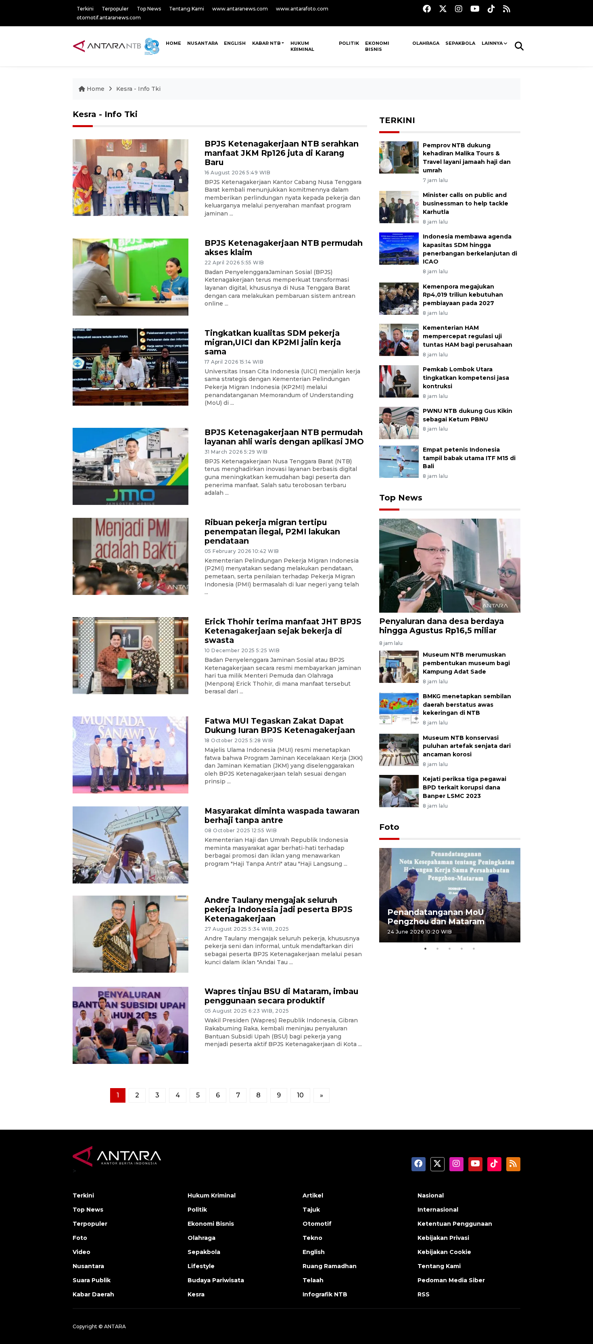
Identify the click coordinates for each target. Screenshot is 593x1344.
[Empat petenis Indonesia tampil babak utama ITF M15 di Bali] (399, 461)
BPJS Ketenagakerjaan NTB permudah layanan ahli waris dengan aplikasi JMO (284, 436)
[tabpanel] (449, 895)
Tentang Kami (186, 9)
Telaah (313, 1280)
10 (300, 1095)
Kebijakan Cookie (444, 1252)
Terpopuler (115, 9)
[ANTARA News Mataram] (118, 46)
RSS (424, 1294)
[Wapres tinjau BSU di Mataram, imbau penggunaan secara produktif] (130, 1025)
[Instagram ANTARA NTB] (458, 9)
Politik (349, 43)
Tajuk (311, 1209)
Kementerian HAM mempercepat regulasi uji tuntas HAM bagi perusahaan (467, 336)
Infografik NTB (325, 1294)
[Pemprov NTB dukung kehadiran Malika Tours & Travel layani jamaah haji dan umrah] (399, 157)
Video (81, 1252)
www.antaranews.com (240, 9)
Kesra (196, 1294)
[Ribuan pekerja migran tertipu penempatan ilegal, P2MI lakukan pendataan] (130, 555)
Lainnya (492, 43)
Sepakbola (460, 43)
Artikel (313, 1195)
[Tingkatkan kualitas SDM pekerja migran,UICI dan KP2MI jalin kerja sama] (130, 366)
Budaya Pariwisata (216, 1280)
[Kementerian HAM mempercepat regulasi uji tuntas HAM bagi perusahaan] (399, 339)
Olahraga (425, 43)
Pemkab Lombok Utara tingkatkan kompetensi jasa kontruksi (466, 378)
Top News (149, 9)
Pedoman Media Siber (451, 1280)
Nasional (431, 1195)
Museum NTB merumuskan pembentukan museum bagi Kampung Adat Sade (466, 663)
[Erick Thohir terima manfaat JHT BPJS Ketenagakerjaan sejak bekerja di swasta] (130, 655)
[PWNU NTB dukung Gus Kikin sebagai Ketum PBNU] (399, 422)
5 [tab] (474, 948)
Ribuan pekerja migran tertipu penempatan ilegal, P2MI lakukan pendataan (272, 531)
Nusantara (88, 1266)
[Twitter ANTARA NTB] (443, 9)
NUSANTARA (202, 43)
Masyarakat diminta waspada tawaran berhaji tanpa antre (282, 815)
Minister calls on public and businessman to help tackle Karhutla (465, 203)
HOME (173, 43)
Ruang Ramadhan (330, 1266)
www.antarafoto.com (302, 9)
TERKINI (397, 120)
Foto (389, 827)
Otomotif (317, 1223)
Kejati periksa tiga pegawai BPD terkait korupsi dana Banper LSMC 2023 (464, 787)
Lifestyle (201, 1266)
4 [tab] (462, 948)
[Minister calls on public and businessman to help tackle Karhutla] (399, 206)
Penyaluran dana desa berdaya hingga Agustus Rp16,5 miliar (441, 625)
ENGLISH (235, 43)
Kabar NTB (266, 43)
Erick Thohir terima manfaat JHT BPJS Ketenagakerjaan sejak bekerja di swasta (283, 631)
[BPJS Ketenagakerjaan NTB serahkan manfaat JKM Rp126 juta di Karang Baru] (130, 177)
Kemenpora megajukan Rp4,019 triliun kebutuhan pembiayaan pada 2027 (463, 295)
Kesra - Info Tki (138, 88)
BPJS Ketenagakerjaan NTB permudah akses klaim (284, 247)
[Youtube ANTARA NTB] (475, 9)
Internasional (438, 1209)
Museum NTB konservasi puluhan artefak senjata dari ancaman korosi (467, 746)
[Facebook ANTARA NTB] (427, 9)
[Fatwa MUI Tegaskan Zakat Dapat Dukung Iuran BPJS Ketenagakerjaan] (130, 754)
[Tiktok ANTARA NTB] (491, 9)
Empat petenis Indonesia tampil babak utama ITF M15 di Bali (469, 458)
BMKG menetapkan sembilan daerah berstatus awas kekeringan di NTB (467, 705)
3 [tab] (450, 948)
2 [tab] (438, 948)
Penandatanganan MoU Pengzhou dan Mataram (435, 916)
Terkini (85, 9)
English (314, 1252)
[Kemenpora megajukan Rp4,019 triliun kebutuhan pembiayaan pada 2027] (399, 298)
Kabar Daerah (93, 1294)
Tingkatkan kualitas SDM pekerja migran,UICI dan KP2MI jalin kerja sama (273, 342)
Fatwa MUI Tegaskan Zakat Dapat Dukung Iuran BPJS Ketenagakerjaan (280, 725)
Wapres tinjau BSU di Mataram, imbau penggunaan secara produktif (281, 995)
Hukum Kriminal (302, 46)
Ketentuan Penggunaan (455, 1223)
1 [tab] (426, 948)
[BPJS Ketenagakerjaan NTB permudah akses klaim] (130, 276)
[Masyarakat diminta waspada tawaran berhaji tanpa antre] (130, 844)
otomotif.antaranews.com (109, 18)
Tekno (312, 1237)
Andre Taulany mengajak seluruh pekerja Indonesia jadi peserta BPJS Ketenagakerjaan (279, 909)
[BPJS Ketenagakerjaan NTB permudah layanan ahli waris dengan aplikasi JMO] (130, 465)
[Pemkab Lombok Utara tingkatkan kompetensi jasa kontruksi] (399, 381)
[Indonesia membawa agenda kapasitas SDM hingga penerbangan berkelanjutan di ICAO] (399, 248)
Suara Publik (92, 1280)
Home (95, 88)
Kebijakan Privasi (443, 1237)
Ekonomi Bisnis (377, 46)
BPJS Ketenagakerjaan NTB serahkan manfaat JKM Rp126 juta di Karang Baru (282, 153)
